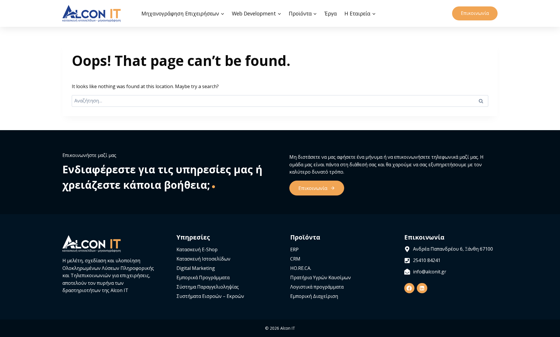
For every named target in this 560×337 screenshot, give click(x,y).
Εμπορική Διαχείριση (314, 296)
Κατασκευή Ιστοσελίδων (203, 259)
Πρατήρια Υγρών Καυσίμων (320, 277)
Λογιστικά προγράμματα (317, 287)
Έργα (331, 13)
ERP (294, 249)
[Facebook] (409, 288)
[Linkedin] (422, 288)
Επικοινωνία (475, 13)
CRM (295, 259)
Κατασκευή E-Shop (197, 249)
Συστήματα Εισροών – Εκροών (210, 296)
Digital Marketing (195, 268)
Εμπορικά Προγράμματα (203, 277)
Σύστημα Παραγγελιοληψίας (207, 287)
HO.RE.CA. (300, 268)
